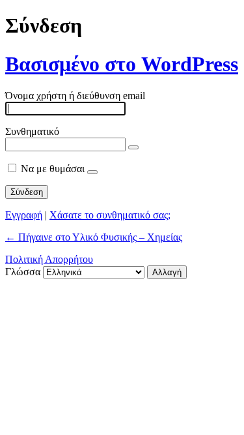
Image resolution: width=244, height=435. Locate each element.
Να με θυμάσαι (53, 168)
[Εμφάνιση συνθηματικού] (133, 147)
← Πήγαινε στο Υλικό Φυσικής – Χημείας (93, 237)
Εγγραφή (23, 214)
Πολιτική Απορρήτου (49, 259)
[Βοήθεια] (92, 172)
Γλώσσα (22, 271)
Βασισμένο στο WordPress (121, 64)
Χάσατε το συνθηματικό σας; (109, 214)
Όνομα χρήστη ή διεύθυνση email (75, 95)
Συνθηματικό (32, 131)
